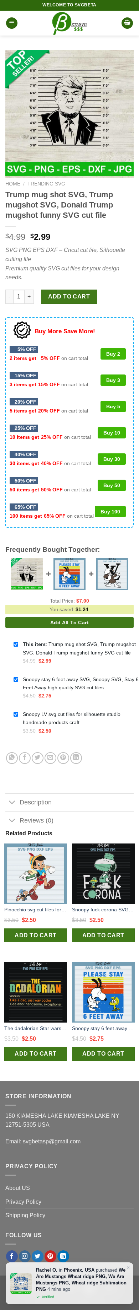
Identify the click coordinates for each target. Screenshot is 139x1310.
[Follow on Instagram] (25, 1256)
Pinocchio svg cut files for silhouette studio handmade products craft (35, 909)
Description (36, 802)
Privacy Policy (23, 1202)
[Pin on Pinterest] (63, 758)
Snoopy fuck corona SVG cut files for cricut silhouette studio (103, 909)
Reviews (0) (36, 820)
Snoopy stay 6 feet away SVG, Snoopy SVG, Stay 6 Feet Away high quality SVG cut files (103, 1028)
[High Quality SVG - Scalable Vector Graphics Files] (69, 23)
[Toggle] (12, 803)
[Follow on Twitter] (37, 1256)
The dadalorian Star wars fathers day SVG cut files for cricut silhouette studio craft (35, 1028)
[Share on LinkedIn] (76, 758)
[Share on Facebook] (25, 758)
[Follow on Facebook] (12, 1256)
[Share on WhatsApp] (12, 758)
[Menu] (11, 23)
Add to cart (69, 296)
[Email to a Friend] (50, 758)
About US (17, 1188)
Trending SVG (46, 184)
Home (12, 184)
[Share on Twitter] (37, 758)
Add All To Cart (69, 622)
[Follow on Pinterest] (50, 1256)
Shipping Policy (25, 1215)
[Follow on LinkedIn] (63, 1256)
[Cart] (127, 23)
